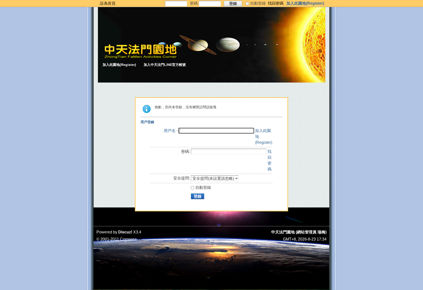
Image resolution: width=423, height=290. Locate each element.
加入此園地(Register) (305, 3)
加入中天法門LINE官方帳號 (165, 65)
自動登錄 (203, 187)
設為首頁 (108, 3)
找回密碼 (275, 3)
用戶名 (170, 131)
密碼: (185, 151)
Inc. (141, 239)
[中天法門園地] (140, 57)
